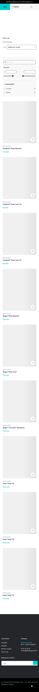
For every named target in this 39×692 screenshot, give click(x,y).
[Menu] (5, 7)
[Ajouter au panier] (32, 139)
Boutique (4, 645)
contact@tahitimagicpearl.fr (29, 650)
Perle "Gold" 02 (8, 539)
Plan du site (4, 652)
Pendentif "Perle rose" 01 (12, 260)
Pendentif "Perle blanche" (12, 148)
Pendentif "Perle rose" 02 (12, 204)
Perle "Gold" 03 (8, 483)
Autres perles (7, 146)
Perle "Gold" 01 (8, 595)
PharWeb (11, 684)
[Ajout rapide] (32, 307)
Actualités (4, 642)
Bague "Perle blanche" (11, 316)
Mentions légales (6, 649)
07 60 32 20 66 (25, 648)
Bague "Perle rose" (10, 372)
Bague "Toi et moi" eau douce (13, 428)
